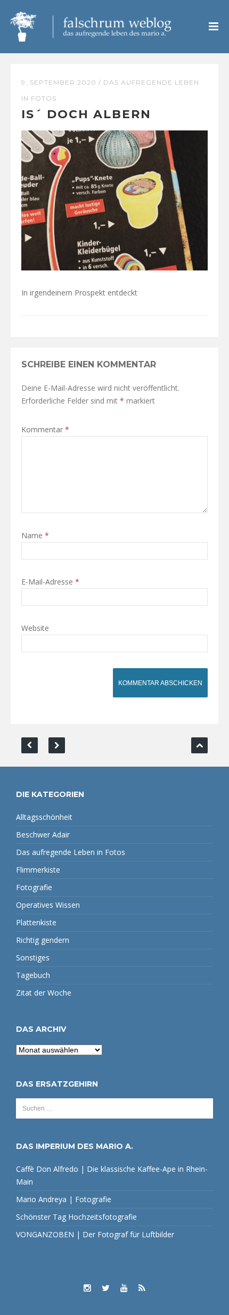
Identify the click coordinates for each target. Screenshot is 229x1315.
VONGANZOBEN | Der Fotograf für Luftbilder (95, 1234)
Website (35, 628)
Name (35, 535)
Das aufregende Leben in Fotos (70, 852)
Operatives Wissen (48, 905)
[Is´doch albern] (114, 199)
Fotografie (34, 887)
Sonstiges (33, 957)
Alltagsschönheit (44, 817)
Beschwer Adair (43, 834)
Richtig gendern (42, 940)
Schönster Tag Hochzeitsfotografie (76, 1217)
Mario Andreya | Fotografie (63, 1199)
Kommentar (45, 429)
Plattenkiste (36, 922)
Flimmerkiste (38, 870)
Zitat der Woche (43, 993)
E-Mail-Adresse (50, 582)
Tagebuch (33, 975)
